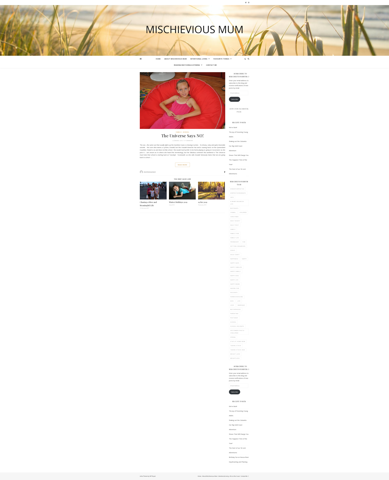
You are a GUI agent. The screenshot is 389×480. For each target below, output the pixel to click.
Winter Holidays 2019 (178, 202)
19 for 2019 (202, 202)
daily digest (235, 221)
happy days (234, 263)
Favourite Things (221, 59)
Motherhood (235, 309)
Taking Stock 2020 (237, 350)
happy (244, 259)
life (238, 301)
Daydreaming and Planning (238, 462)
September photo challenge (237, 332)
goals (232, 250)
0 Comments (188, 140)
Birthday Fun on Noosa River (239, 457)
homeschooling (236, 296)
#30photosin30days (238, 193)
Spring (233, 337)
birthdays (234, 208)
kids (232, 301)
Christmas (234, 216)
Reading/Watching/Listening (187, 65)
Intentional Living (198, 59)
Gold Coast (235, 254)
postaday (234, 318)
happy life (234, 280)
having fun (234, 288)
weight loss (235, 354)
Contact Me (211, 65)
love (232, 305)
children (243, 212)
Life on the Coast (234, 476)
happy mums (235, 284)
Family (179, 132)
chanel (233, 212)
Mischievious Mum (195, 29)
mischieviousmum (150, 172)
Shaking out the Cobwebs (238, 141)
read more (182, 165)
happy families (236, 267)
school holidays (237, 326)
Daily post (234, 225)
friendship (234, 242)
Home (158, 59)
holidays (234, 292)
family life (234, 237)
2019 (232, 197)
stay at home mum (237, 341)
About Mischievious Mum (175, 59)
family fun (234, 233)
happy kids (234, 275)
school (186, 132)
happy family (235, 271)
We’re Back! (233, 127)
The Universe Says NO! (182, 135)
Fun (244, 242)
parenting (234, 313)
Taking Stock (235, 345)
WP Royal (152, 476)
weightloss (235, 358)
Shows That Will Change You (238, 155)
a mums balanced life (237, 203)
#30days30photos (237, 189)
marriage (241, 305)
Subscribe (234, 99)
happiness (234, 259)
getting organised (237, 246)
